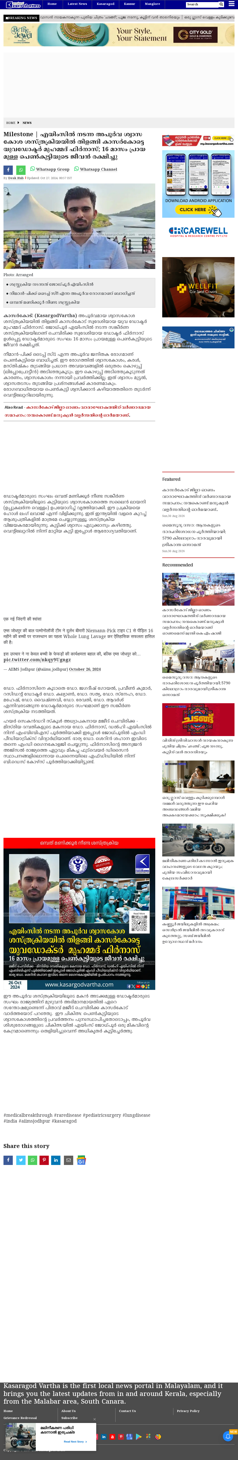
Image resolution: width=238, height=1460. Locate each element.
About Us (68, 1411)
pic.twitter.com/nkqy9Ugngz (37, 660)
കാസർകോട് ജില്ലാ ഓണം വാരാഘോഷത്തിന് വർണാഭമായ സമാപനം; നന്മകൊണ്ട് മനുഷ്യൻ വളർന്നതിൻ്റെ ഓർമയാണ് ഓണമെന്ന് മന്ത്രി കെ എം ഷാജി (78, 415)
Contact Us (127, 1411)
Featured (171, 479)
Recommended (177, 565)
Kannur (129, 4)
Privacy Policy (188, 1411)
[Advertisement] (119, 85)
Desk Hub (16, 178)
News (27, 123)
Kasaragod (105, 4)
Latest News (77, 4)
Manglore (152, 4)
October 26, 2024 (85, 669)
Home (52, 4)
